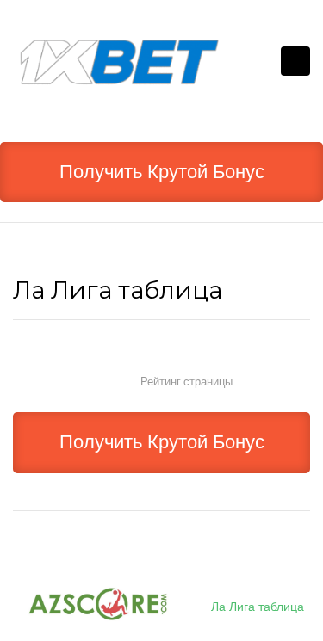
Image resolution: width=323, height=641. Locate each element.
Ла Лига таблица (257, 606)
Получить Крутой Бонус (161, 171)
